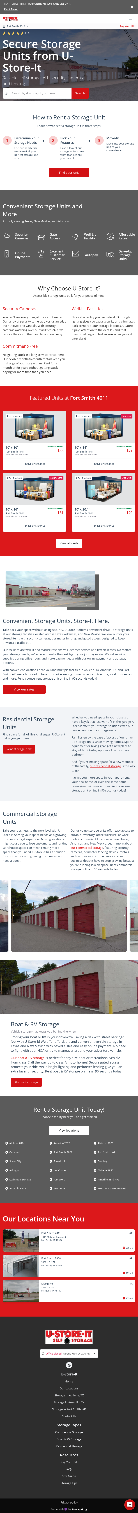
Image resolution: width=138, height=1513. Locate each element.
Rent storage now (18, 749)
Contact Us (69, 1416)
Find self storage (26, 1082)
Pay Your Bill (127, 26)
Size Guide (69, 1476)
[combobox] (69, 1353)
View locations (69, 1130)
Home (69, 1381)
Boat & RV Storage (69, 1439)
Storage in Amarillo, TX (69, 1402)
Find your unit (69, 173)
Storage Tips (69, 1483)
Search (80, 93)
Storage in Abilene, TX (69, 1395)
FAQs (69, 1469)
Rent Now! (11, 9)
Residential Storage (69, 1446)
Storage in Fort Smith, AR (69, 1409)
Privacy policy (69, 1502)
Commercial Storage (69, 1432)
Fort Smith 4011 (89, 397)
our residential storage (105, 766)
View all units (69, 543)
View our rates (24, 689)
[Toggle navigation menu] (132, 18)
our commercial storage (86, 848)
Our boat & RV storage (28, 1058)
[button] (69, 1365)
